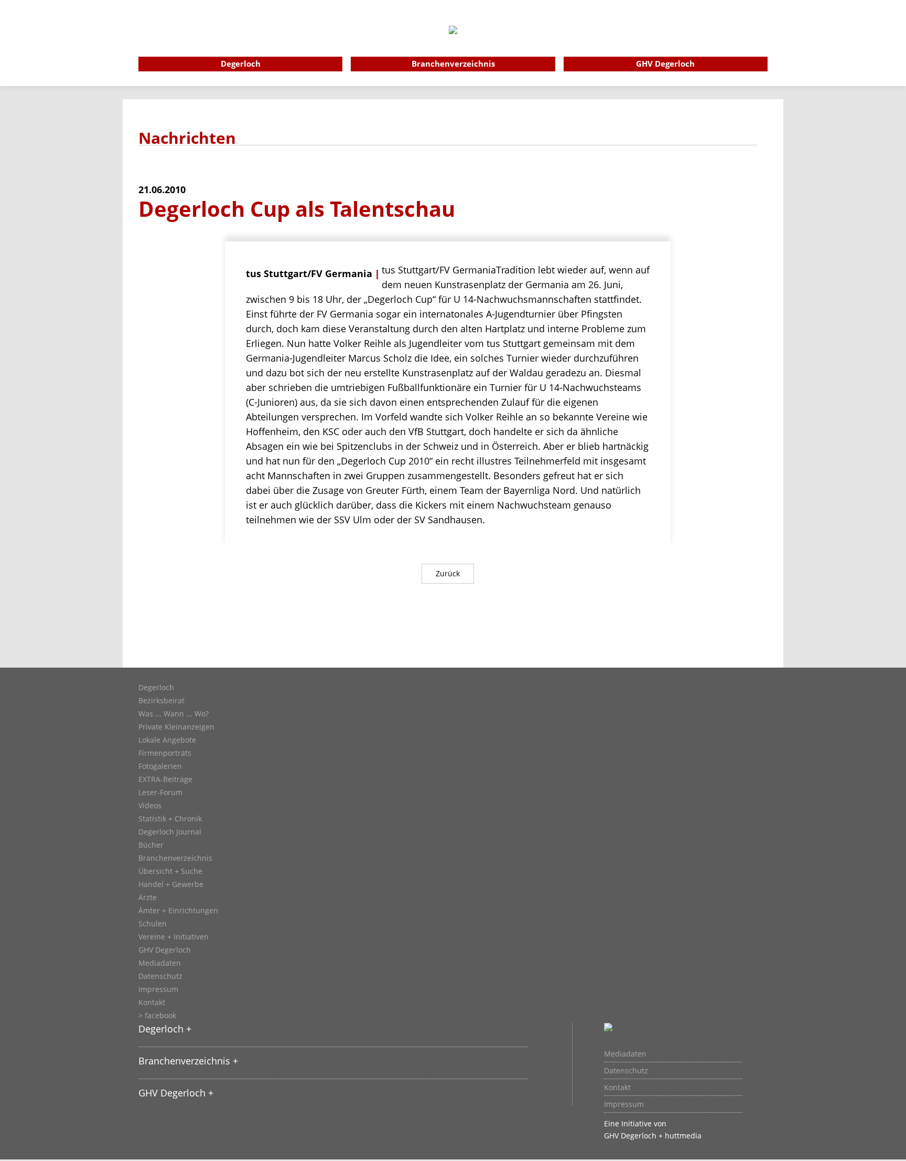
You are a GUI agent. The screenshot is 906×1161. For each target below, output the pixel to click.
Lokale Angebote (167, 740)
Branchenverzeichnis (175, 858)
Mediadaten (159, 963)
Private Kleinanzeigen (176, 727)
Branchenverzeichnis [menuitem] (453, 63)
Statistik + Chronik (170, 819)
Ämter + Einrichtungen (178, 910)
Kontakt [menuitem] (617, 1087)
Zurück (448, 573)
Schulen (152, 923)
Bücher (151, 845)
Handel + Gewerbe (170, 884)
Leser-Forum (160, 792)
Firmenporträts (164, 753)
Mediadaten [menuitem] (625, 1054)
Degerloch (156, 687)
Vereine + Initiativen (173, 937)
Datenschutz (160, 976)
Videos (149, 805)
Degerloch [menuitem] (241, 63)
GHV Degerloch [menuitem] (665, 63)
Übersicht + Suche (170, 871)
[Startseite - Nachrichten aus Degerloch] (453, 44)
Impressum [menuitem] (624, 1104)
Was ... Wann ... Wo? (173, 714)
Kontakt (151, 1002)
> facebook (157, 1015)
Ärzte (147, 897)
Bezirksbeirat (161, 700)
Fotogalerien (160, 766)
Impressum (158, 989)
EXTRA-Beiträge (165, 779)
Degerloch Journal (169, 832)
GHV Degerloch (164, 950)
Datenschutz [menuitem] (626, 1070)
